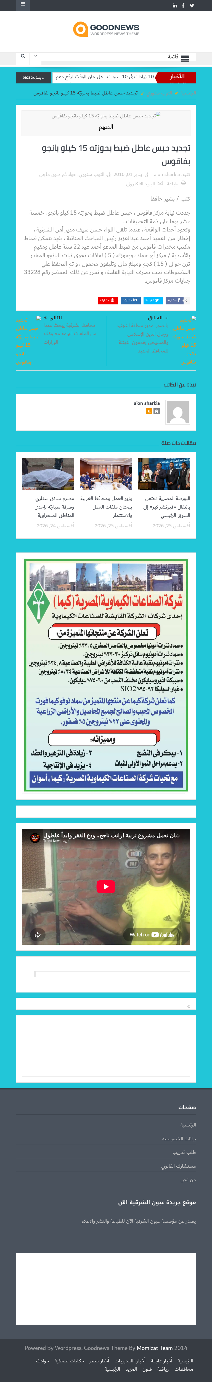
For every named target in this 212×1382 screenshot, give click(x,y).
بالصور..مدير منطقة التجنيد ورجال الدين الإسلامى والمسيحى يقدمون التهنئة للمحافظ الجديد (142, 338)
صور (56, 174)
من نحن (188, 1179)
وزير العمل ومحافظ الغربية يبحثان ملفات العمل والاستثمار (106, 507)
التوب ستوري (91, 174)
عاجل (44, 174)
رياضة (163, 1369)
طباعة (172, 184)
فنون (147, 1369)
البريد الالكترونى (140, 184)
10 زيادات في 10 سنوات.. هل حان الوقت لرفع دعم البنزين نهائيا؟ (123, 76)
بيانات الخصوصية (179, 1138)
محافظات (183, 1369)
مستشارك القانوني (178, 1166)
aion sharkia (167, 174)
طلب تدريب (184, 1152)
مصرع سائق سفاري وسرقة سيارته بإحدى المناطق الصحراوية (54, 507)
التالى (55, 318)
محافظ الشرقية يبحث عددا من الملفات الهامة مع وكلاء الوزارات (70, 334)
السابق (155, 318)
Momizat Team (155, 1348)
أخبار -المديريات (130, 1361)
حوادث (69, 174)
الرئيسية (188, 1125)
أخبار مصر (99, 1361)
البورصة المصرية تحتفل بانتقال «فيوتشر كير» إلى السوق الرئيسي (166, 507)
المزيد (131, 1369)
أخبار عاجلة (161, 1361)
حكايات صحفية (69, 1361)
